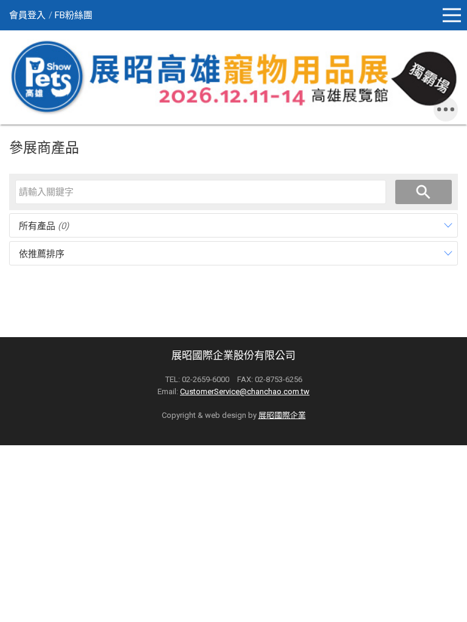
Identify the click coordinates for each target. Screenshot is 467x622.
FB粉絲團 (73, 15)
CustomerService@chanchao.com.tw (245, 391)
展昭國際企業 (282, 415)
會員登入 (27, 15)
